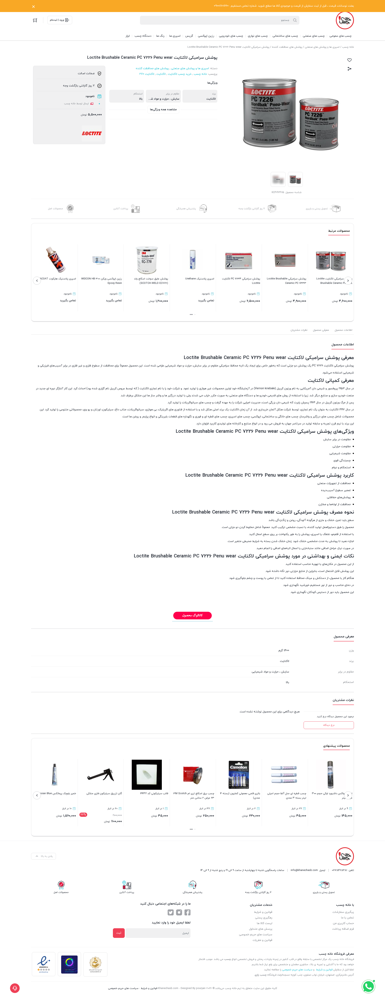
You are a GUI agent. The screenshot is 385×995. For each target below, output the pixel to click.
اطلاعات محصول (343, 330)
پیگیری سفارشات (343, 912)
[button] (191, 314)
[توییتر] (171, 912)
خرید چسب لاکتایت (179, 74)
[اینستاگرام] (179, 912)
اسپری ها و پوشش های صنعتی (322, 47)
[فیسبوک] (187, 912)
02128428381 (339, 870)
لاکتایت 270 (146, 74)
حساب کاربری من (343, 923)
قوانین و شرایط (263, 912)
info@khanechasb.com (304, 870)
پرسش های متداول (260, 929)
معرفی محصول (321, 330)
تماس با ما (347, 918)
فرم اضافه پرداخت (343, 929)
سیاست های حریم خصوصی (255, 934)
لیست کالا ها (264, 923)
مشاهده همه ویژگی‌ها (163, 109)
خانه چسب (348, 47)
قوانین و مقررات (262, 940)
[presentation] (348, 281)
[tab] (343, 330)
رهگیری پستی (263, 918)
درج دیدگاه (328, 725)
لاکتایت (161, 74)
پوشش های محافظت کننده (287, 47)
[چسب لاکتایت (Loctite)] (92, 133)
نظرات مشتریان (299, 330)
